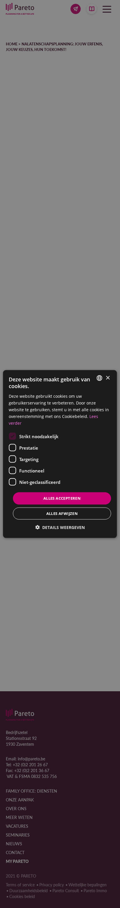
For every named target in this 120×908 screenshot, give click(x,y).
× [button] (107, 378)
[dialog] (60, 454)
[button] (60, 527)
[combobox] (100, 378)
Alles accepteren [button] (62, 498)
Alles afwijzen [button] (62, 513)
